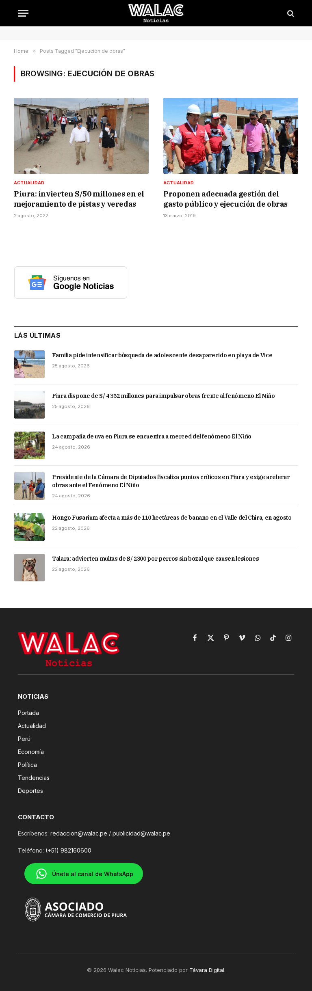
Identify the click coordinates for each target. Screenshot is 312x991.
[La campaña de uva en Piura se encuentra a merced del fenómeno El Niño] (29, 445)
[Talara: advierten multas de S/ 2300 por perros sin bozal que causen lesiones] (29, 567)
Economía (31, 751)
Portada (28, 712)
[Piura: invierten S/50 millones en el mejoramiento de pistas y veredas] (81, 136)
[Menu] (23, 13)
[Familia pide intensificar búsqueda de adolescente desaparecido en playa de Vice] (29, 364)
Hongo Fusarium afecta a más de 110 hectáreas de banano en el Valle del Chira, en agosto (172, 517)
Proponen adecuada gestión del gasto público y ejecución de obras (225, 198)
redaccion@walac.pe (78, 833)
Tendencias (34, 777)
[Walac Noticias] (156, 13)
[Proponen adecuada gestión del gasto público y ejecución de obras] (230, 136)
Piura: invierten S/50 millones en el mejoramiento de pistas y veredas (79, 198)
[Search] (290, 13)
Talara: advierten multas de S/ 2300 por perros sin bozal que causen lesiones (155, 558)
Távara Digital (206, 970)
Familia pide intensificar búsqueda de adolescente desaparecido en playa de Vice (162, 355)
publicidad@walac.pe (141, 833)
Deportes (30, 790)
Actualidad (29, 183)
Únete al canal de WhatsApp (92, 873)
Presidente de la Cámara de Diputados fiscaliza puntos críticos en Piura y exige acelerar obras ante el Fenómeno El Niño (170, 481)
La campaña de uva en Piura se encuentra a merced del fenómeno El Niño (151, 436)
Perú (24, 738)
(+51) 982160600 (68, 850)
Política (27, 764)
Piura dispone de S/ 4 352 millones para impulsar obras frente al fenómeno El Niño (163, 395)
